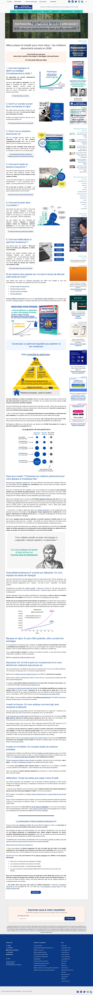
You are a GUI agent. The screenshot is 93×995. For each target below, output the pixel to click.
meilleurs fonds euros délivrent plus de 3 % (26, 674)
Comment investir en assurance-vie (19, 286)
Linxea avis (64, 945)
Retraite (84, 204)
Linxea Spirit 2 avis (65, 950)
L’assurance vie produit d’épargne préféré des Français (22, 688)
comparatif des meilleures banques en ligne (23, 657)
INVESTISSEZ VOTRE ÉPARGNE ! (44, 299)
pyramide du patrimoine (38, 354)
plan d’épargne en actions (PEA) (18, 711)
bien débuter (43, 595)
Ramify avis (64, 965)
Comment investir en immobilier (18, 291)
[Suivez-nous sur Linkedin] (73, 2)
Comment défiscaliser (16, 294)
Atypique (84, 183)
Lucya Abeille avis (65, 959)
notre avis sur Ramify (17, 741)
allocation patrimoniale (33, 280)
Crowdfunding (82, 191)
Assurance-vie (82, 181)
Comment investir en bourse (17, 289)
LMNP (17, 785)
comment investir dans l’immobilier (24, 757)
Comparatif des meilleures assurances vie (43, 947)
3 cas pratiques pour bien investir (49, 597)
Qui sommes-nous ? (10, 961)
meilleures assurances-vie (43, 697)
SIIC (47, 762)
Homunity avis (64, 976)
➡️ (20, 95)
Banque (84, 185)
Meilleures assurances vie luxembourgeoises (44, 970)
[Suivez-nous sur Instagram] (79, 2)
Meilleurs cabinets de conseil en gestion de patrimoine (46, 967)
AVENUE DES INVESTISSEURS (13, 991)
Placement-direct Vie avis (67, 970)
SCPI (15, 762)
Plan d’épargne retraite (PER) (38, 808)
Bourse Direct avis (65, 974)
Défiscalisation (82, 194)
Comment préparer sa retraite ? (41, 961)
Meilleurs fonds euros (39, 950)
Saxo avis (63, 972)
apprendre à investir (18, 300)
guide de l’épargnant (41, 855)
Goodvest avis (64, 967)
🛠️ (8, 945)
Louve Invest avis (65, 981)
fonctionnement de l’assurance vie (30, 685)
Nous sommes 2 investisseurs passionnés (17, 482)
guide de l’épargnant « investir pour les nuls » (50, 523)
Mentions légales (10, 963)
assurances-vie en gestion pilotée (51, 694)
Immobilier (83, 198)
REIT (51, 762)
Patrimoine (83, 202)
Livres (85, 200)
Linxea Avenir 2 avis (66, 947)
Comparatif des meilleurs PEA (41, 954)
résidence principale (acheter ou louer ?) (49, 753)
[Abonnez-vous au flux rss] (82, 2)
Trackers (84, 208)
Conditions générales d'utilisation (13, 964)
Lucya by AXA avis (65, 956)
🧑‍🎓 (9, 947)
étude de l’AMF (16, 503)
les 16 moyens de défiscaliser (40, 807)
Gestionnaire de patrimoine (40, 965)
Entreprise (83, 196)
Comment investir (46, 590)
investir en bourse (14, 723)
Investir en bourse (38, 945)
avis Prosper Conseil (44, 495)
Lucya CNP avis (65, 952)
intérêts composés (30, 588)
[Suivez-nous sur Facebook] (69, 2)
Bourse (84, 189)
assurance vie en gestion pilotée (19, 716)
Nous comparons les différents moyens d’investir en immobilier (25, 760)
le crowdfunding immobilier (24, 762)
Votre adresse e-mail (23, 915)
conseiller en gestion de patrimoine (27, 930)
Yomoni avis (64, 961)
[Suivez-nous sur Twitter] (76, 2)
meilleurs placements (43, 510)
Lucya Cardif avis (65, 954)
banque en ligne (24, 645)
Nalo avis (63, 963)
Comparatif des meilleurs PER (41, 956)
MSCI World (9, 718)
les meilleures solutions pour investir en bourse (34, 738)
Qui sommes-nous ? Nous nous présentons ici (20, 845)
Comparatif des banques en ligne (41, 963)
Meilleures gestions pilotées (40, 952)
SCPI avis (63, 979)
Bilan (85, 187)
